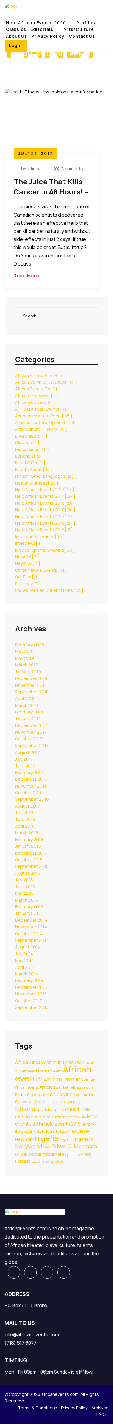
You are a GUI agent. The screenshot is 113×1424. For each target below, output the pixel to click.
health (74, 1109)
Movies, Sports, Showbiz (45, 550)
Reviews (27, 583)
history (88, 1124)
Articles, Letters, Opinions (46, 422)
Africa (21, 1062)
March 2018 (26, 705)
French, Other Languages (44, 476)
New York (24, 1139)
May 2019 (24, 658)
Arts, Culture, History (41, 429)
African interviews (36, 395)
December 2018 (31, 678)
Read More (26, 275)
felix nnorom (55, 1109)
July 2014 (24, 954)
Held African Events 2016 (45, 509)
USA (59, 1161)
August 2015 (27, 873)
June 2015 (25, 886)
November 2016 (31, 786)
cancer (43, 1094)
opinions (72, 1154)
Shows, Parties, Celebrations (49, 590)
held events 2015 (62, 1123)
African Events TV (36, 389)
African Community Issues (46, 382)
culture (82, 1094)
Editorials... (29, 1108)
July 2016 (24, 812)
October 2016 (29, 792)
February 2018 (29, 712)
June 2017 (25, 765)
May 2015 (24, 893)
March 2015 (26, 900)
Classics (16, 29)
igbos (24, 1131)
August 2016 (27, 806)
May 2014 (24, 960)
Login (15, 45)
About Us (16, 36)
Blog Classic (31, 436)
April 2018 (24, 698)
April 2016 (25, 826)
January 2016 (28, 846)
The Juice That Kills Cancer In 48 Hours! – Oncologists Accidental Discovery (51, 187)
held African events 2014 (66, 1117)
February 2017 (29, 772)
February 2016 (29, 839)
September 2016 (32, 799)
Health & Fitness (36, 483)
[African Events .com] (11, 6)
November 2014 (31, 927)
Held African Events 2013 (44, 489)
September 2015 (32, 866)
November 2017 (31, 732)
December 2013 (31, 987)
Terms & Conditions (37, 1408)
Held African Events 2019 (44, 530)
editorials (69, 1101)
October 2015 (28, 859)
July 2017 (24, 759)
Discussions (32, 449)
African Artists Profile (40, 375)
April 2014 (25, 967)
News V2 (27, 563)
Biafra (20, 1094)
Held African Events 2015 (45, 503)
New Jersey (79, 1131)
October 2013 (28, 1001)
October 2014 (29, 933)
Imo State (37, 1131)
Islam (50, 1131)
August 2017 (27, 752)
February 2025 (29, 645)
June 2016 (25, 819)
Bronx (32, 1094)
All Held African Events (42, 409)
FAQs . (102, 1414)
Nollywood (28, 1146)
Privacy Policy (47, 36)
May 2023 (25, 651)
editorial (52, 1102)
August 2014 (27, 947)
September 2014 (32, 940)
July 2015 (24, 880)
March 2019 (26, 665)
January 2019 (28, 672)
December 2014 (31, 920)
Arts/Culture (79, 29)
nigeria (47, 1138)
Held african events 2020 (36, 22)
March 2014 (26, 974)
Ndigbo (62, 1131)
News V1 (27, 556)
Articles (47, 1087)
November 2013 (31, 994)
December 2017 (31, 725)
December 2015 (31, 853)
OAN (46, 1147)
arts (59, 1087)
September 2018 (32, 692)
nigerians (84, 1139)
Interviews (29, 543)
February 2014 (29, 980)
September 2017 (32, 745)
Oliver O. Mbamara (74, 1146)
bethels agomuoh (78, 1087)
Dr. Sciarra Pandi (43, 64)
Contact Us (82, 36)
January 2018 (28, 719)
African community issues (55, 1062)
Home (11, 64)
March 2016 (26, 832)
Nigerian (67, 1139)
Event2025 (30, 462)
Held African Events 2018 (45, 523)
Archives (99, 1408)
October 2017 (28, 739)
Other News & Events (41, 570)
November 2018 (31, 685)
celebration (62, 1094)
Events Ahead (33, 469)
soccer (36, 1161)
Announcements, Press (43, 416)
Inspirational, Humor (40, 536)
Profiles (85, 22)
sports (48, 1161)
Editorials (41, 29)
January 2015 (28, 913)
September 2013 (32, 1007)
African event (51, 1071)
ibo (17, 1131)
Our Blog (27, 577)
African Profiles (35, 402)
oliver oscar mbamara (39, 1153)
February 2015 (29, 906)
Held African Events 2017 (45, 516)
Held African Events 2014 (45, 496)
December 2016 (31, 779)
